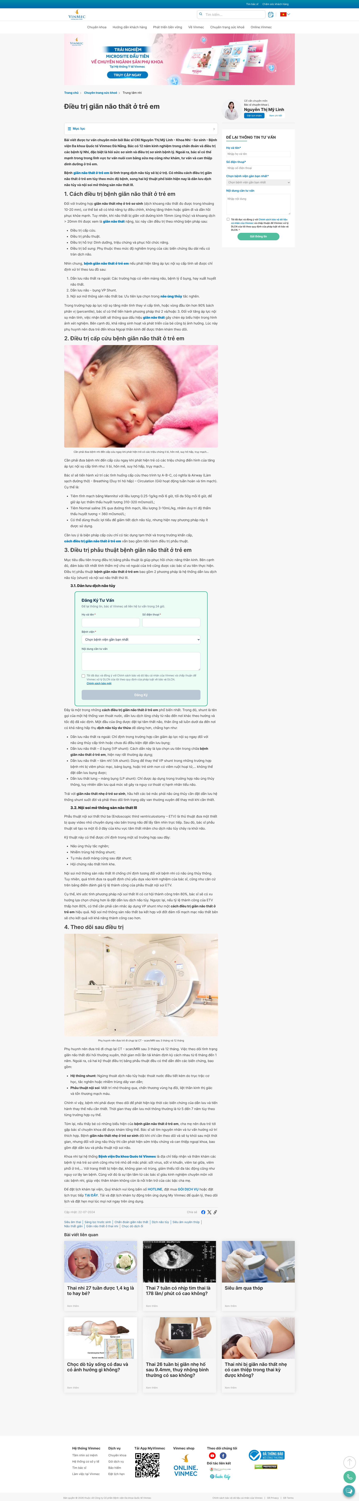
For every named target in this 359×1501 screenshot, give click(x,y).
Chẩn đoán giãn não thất (131, 1222)
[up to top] (349, 1462)
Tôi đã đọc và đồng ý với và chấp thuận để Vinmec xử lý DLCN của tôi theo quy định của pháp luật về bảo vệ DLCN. (260, 224)
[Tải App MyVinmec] (147, 1465)
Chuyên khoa (97, 27)
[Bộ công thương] (266, 1455)
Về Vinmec (196, 27)
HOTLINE (155, 1189)
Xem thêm (73, 1305)
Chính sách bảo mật (99, 683)
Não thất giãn (73, 1226)
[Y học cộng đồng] (220, 1469)
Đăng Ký (141, 695)
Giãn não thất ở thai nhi (102, 1226)
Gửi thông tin (258, 236)
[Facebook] (203, 1212)
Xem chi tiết (275, 115)
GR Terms (288, 1498)
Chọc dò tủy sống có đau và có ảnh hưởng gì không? (97, 1367)
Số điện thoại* (236, 162)
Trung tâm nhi (132, 93)
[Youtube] (212, 1455)
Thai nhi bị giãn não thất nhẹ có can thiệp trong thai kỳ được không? (256, 1370)
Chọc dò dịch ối (132, 1226)
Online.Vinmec (261, 27)
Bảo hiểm (114, 1468)
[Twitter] (209, 1212)
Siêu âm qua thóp (244, 1288)
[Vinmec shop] (186, 1465)
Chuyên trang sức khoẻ (227, 27)
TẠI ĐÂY (91, 1195)
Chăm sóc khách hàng (275, 4)
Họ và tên (89, 614)
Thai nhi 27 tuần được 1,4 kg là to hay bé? (100, 1290)
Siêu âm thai (72, 1222)
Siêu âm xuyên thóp (186, 1222)
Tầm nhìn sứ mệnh (85, 1455)
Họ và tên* (233, 148)
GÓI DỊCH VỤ (188, 1189)
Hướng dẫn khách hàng (130, 27)
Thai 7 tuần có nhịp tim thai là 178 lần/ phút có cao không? (178, 1290)
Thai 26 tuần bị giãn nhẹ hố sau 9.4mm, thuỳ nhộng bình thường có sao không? (177, 1370)
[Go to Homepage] (76, 14)
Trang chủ (71, 93)
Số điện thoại (151, 614)
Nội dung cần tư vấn (95, 649)
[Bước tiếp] (220, 1477)
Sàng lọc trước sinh (98, 1222)
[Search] (200, 14)
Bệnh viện (89, 632)
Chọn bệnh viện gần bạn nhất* (247, 176)
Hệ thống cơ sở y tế (85, 1461)
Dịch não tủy (160, 1222)
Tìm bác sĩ (252, 4)
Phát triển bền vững (167, 27)
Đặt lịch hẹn (116, 1474)
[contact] (350, 1477)
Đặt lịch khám (254, 115)
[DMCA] (265, 1466)
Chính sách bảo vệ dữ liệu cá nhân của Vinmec (238, 1498)
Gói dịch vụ (116, 1461)
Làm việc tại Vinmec (86, 1474)
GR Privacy (273, 1498)
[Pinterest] (215, 1212)
